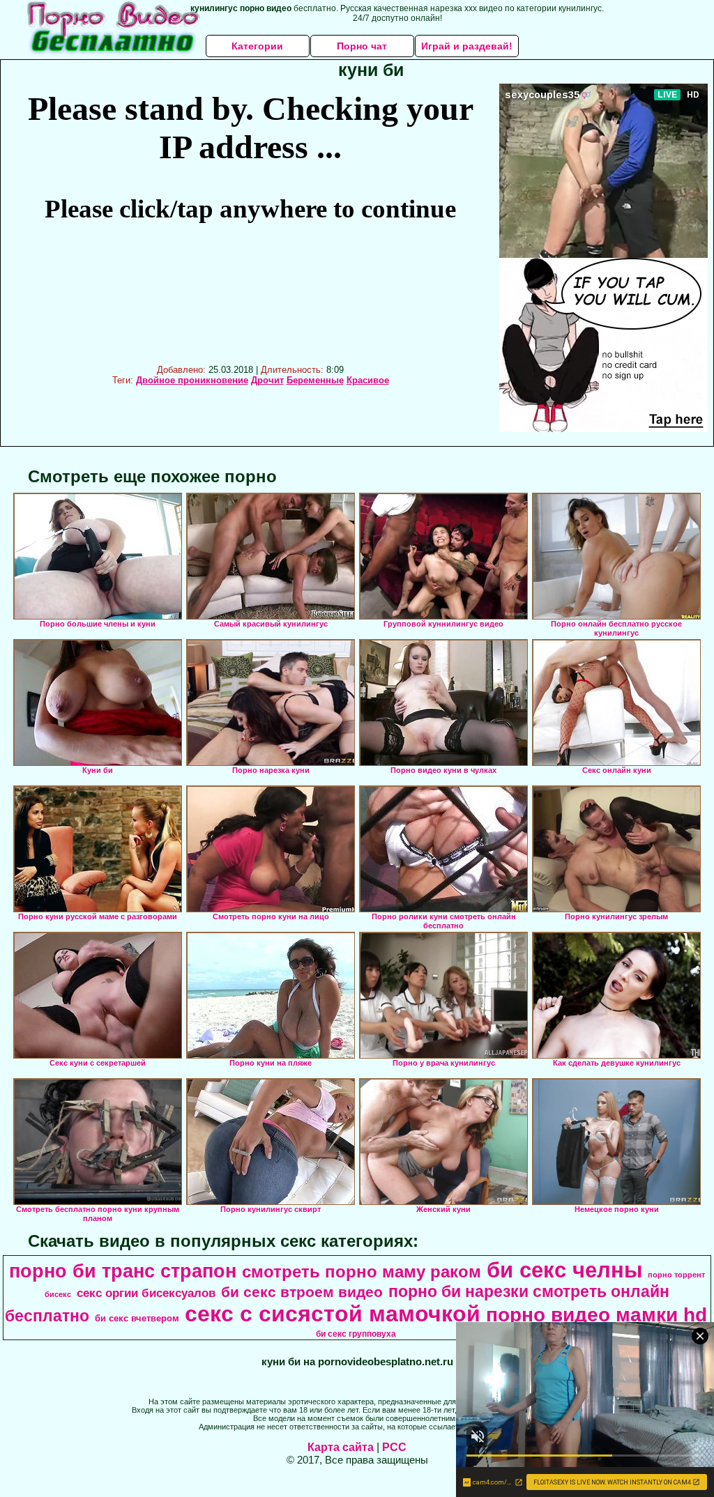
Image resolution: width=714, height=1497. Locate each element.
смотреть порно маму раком (361, 1271)
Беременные (315, 380)
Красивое (368, 380)
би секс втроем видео (302, 1292)
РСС (394, 1447)
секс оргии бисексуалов (146, 1293)
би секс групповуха (356, 1334)
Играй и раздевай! (466, 46)
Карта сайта (340, 1447)
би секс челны (564, 1270)
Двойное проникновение (192, 380)
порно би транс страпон (122, 1271)
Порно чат (362, 46)
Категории (257, 46)
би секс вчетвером (137, 1318)
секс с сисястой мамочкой (332, 1313)
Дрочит (267, 380)
